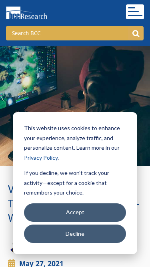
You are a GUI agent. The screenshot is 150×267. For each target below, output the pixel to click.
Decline (75, 233)
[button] (136, 33)
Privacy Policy (41, 157)
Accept (75, 212)
